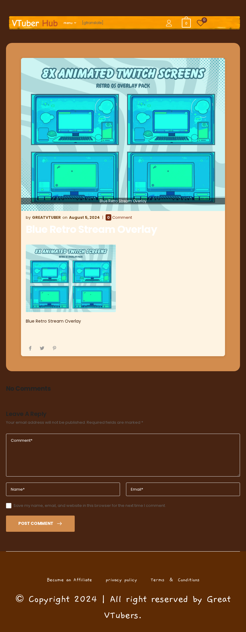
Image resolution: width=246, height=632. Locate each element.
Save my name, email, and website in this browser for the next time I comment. (90, 505)
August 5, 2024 (84, 217)
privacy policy (121, 579)
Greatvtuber (46, 217)
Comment (119, 217)
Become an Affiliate (69, 579)
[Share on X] (42, 348)
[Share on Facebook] (30, 348)
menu (68, 23)
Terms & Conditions (175, 579)
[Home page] (35, 23)
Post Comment (35, 523)
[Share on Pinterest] (54, 348)
